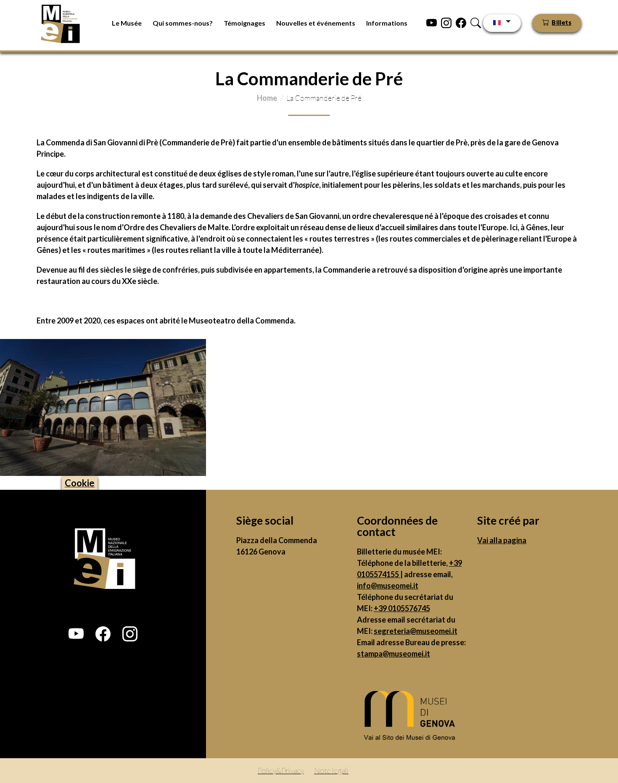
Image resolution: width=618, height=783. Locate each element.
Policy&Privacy (281, 770)
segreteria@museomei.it (415, 631)
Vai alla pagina (501, 540)
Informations (386, 23)
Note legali (331, 770)
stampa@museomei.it (393, 653)
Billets (561, 23)
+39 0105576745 (402, 608)
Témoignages (244, 23)
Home (267, 97)
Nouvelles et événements (315, 23)
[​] (412, 717)
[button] (76, 634)
